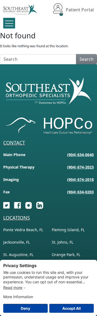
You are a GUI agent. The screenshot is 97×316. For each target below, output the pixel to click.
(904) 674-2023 (80, 167)
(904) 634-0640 (80, 154)
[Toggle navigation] (9, 23)
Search (86, 59)
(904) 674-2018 (80, 179)
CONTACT (14, 142)
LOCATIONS (16, 217)
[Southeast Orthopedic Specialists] (20, 9)
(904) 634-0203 (80, 191)
